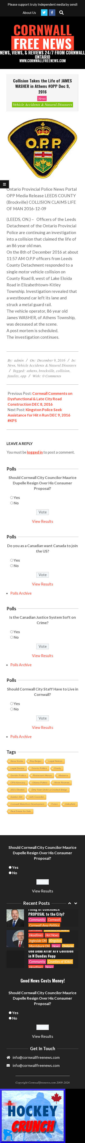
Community (37, 920)
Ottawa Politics (39, 782)
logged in (35, 452)
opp (23, 375)
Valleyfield (70, 804)
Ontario (68, 946)
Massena (63, 775)
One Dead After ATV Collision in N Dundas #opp (50, 953)
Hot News (52, 935)
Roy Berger (35, 761)
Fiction (54, 804)
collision (63, 370)
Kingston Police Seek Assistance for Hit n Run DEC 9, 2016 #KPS (39, 415)
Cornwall (54, 920)
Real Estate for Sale (21, 811)
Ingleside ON (37, 941)
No (16, 503)
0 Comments (51, 375)
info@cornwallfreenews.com (36, 1065)
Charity (57, 768)
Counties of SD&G (60, 961)
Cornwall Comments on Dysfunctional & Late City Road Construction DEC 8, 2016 (40, 399)
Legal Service (17, 768)
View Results (42, 521)
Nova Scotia (17, 761)
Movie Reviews (61, 782)
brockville (46, 370)
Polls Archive (21, 593)
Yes (17, 497)
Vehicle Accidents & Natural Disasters (42, 104)
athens (32, 370)
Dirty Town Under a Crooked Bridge (49, 790)
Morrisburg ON (39, 946)
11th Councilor (36, 797)
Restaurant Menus (42, 775)
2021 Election (18, 790)
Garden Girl (16, 797)
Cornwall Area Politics (44, 925)
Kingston (55, 941)
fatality (13, 375)
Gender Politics (18, 775)
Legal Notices (55, 761)
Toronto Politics (39, 768)
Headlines (36, 935)
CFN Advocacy (18, 782)
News (42, 98)
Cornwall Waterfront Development (27, 804)
